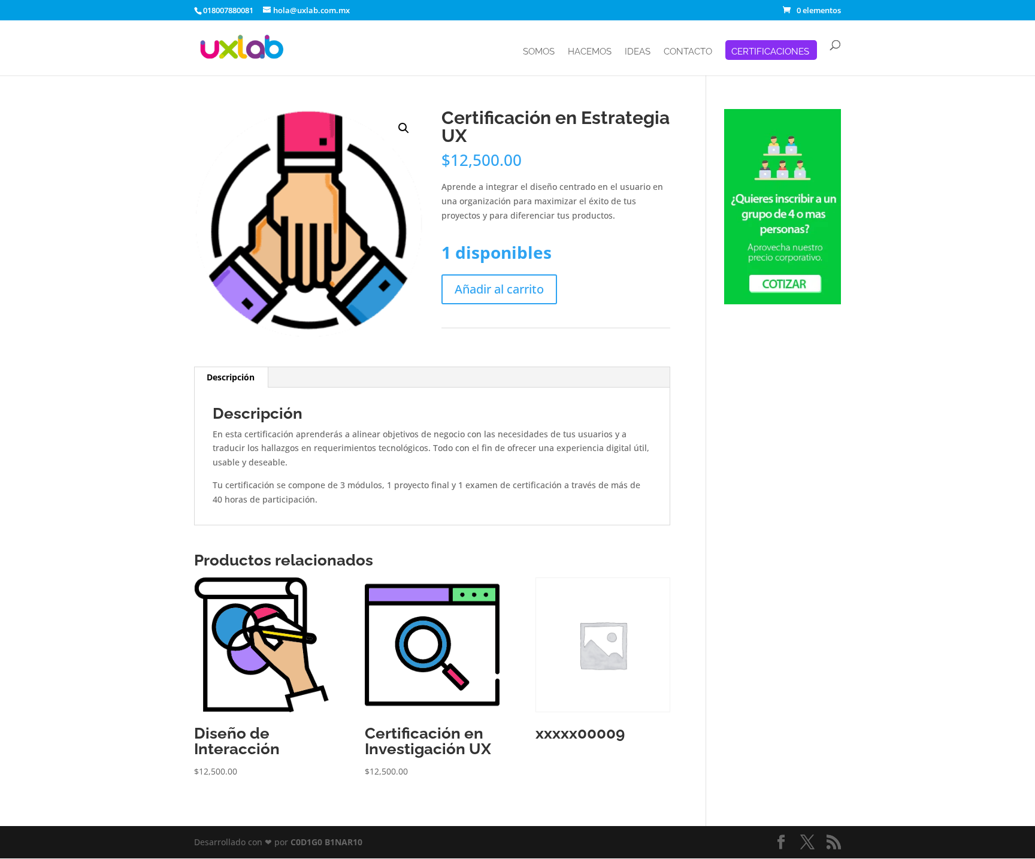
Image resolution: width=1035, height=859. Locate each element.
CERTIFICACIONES (770, 52)
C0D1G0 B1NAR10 (326, 842)
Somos (539, 52)
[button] (403, 128)
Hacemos (590, 52)
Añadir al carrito (499, 289)
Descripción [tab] (231, 377)
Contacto (688, 52)
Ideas (637, 52)
